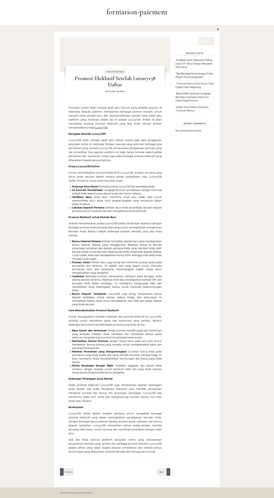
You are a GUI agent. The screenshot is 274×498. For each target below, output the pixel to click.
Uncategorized (115, 72)
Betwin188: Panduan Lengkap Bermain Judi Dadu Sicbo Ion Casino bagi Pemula (193, 97)
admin (122, 91)
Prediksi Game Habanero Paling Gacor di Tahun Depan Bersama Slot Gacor (194, 63)
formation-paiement (137, 11)
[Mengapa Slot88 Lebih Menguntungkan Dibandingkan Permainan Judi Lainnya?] (163, 472)
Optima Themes (84, 493)
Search (206, 41)
